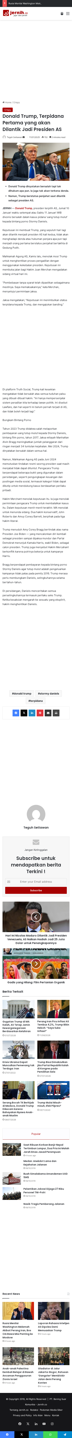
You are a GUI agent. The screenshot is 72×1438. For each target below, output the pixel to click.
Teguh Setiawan (14, 137)
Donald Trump (23, 208)
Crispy (16, 102)
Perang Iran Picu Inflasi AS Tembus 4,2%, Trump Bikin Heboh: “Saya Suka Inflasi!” (53, 1026)
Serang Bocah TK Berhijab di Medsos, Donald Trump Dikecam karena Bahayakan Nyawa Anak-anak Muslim (18, 1109)
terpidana (36, 700)
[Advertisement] (36, 59)
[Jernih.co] (16, 13)
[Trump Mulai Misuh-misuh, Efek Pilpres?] (53, 1090)
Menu (47, 1415)
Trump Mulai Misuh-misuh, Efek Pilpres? (49, 1104)
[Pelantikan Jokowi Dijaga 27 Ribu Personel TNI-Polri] (12, 1193)
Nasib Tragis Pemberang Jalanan (43, 1204)
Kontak (55, 1415)
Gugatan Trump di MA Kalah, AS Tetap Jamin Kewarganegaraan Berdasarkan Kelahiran (17, 1026)
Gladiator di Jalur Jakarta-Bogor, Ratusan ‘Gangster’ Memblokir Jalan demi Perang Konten (53, 1375)
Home (8, 102)
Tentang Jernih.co (19, 1410)
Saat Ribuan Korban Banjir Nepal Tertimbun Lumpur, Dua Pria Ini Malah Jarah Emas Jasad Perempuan (46, 1148)
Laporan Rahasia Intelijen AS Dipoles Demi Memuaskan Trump (53, 1327)
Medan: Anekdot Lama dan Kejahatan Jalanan (39, 1162)
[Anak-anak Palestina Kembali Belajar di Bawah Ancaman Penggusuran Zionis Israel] (18, 1356)
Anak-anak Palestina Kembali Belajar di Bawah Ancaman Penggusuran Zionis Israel (18, 1374)
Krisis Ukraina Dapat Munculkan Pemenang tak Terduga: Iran (18, 1065)
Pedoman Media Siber (51, 1410)
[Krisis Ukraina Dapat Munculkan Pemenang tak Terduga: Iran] (19, 1050)
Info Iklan (38, 1415)
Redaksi (34, 1410)
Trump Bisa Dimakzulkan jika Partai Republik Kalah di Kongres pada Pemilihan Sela (52, 1066)
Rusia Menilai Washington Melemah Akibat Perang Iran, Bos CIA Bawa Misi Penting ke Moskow (18, 1330)
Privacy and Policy (22, 1415)
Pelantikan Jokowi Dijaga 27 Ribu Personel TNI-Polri (43, 1190)
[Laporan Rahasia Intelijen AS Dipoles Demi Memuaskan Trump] (53, 1311)
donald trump (22, 693)
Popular (36, 1133)
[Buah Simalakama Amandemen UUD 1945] (12, 1178)
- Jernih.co (41, 1404)
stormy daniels (49, 693)
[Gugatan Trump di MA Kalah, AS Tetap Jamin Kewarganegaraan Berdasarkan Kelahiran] (19, 1009)
